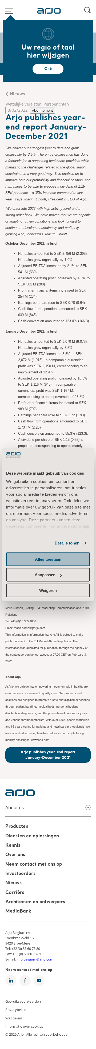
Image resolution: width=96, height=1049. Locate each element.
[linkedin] (10, 980)
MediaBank (18, 911)
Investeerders (20, 874)
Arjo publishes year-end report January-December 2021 (48, 755)
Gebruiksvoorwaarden (23, 1001)
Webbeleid (13, 1017)
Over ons (15, 855)
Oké (47, 69)
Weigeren (48, 590)
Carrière (15, 892)
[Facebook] (24, 980)
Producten (16, 827)
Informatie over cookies (24, 1026)
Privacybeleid (15, 1009)
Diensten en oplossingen (32, 836)
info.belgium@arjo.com (35, 959)
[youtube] (39, 980)
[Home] (49, 11)
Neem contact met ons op (33, 864)
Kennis (12, 845)
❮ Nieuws (15, 93)
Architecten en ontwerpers (35, 902)
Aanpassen (45, 574)
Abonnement (42, 110)
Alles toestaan (48, 559)
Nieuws (13, 883)
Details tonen (67, 543)
